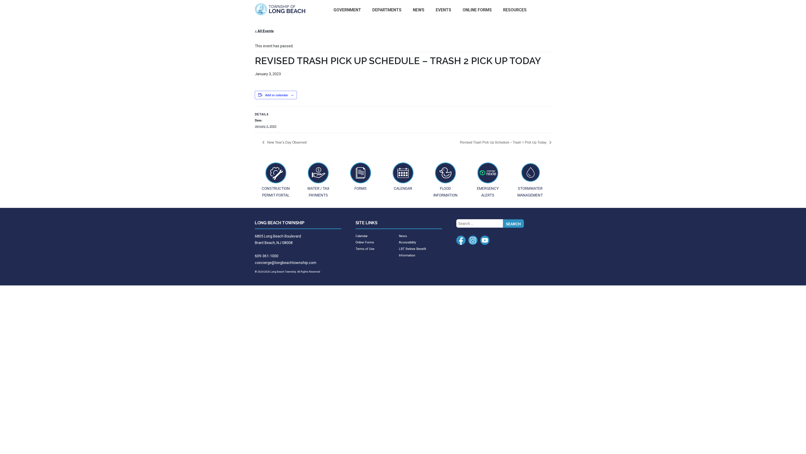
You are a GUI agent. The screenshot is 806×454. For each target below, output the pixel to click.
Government (347, 10)
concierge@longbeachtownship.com (285, 262)
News (418, 10)
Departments (387, 10)
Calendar (362, 236)
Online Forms (477, 10)
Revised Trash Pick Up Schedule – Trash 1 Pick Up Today (503, 142)
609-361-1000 (266, 256)
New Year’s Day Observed (286, 142)
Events (443, 10)
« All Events (264, 30)
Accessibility (407, 242)
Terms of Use (365, 249)
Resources (515, 10)
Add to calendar (276, 95)
